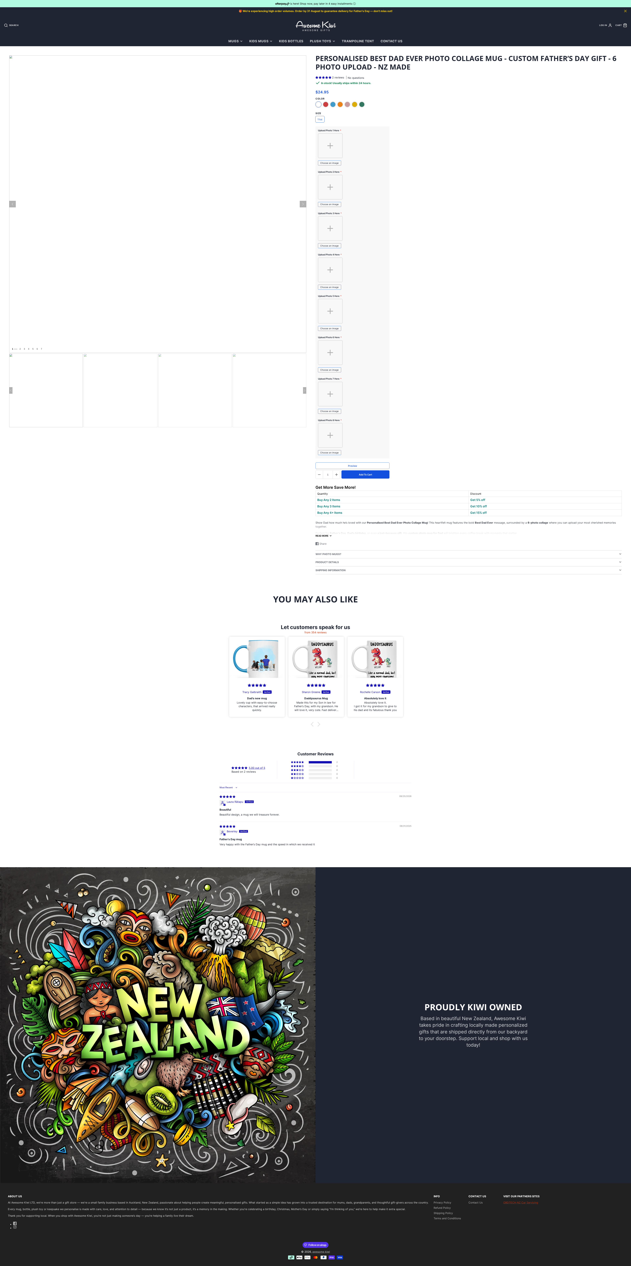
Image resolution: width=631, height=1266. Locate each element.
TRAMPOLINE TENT (358, 41)
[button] (324, 77)
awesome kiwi (321, 1251)
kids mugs (259, 41)
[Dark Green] (362, 104)
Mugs (233, 41)
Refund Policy (442, 1207)
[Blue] (333, 104)
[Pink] (347, 104)
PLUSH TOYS (320, 41)
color (320, 98)
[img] (227, 796)
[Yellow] (355, 104)
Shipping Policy (443, 1213)
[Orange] (340, 104)
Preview (352, 465)
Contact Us (392, 41)
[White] (318, 104)
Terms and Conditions (447, 1218)
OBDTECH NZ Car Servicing (520, 1202)
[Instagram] (15, 1227)
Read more (322, 536)
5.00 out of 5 (257, 768)
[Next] (303, 204)
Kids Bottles (291, 41)
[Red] (326, 104)
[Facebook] (15, 1223)
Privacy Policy (442, 1202)
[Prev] (12, 204)
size (318, 113)
